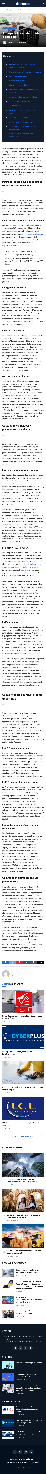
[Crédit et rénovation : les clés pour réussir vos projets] (8, 1377)
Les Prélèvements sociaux (19, 118)
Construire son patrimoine (19, 85)
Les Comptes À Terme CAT (19, 101)
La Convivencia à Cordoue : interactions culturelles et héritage (24, 1216)
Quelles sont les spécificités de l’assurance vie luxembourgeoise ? (22, 1180)
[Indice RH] (23, 3)
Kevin (12, 42)
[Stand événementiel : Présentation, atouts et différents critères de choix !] (8, 1300)
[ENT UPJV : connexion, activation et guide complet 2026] (8, 1435)
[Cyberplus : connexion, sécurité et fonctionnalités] (23, 1037)
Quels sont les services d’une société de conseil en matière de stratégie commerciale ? (29, 1388)
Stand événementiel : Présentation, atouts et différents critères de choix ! (29, 1299)
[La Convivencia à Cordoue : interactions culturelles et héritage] (23, 1200)
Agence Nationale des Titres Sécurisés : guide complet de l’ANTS (27, 1409)
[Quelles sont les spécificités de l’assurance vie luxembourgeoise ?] (23, 1165)
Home (4, 10)
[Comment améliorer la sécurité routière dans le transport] (23, 1236)
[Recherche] (43, 3)
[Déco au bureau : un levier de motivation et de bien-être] (8, 1273)
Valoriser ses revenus (17, 81)
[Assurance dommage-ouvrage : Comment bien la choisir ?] (8, 1365)
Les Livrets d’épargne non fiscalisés (23, 97)
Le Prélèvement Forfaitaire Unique (22, 122)
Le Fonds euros (15, 106)
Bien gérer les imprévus (18, 76)
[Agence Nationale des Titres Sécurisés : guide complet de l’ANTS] (8, 1410)
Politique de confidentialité (17, 1462)
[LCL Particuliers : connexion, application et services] (23, 1108)
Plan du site (35, 1462)
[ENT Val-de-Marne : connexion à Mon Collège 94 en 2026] (8, 1423)
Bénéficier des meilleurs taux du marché (25, 72)
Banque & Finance (10, 28)
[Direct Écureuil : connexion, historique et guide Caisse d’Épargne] (23, 1001)
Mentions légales (26, 1459)
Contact (13, 1459)
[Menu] (3, 3)
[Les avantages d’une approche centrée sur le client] (8, 1314)
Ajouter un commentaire (23, 1136)
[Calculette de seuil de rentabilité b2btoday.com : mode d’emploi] (23, 1072)
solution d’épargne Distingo (32, 234)
